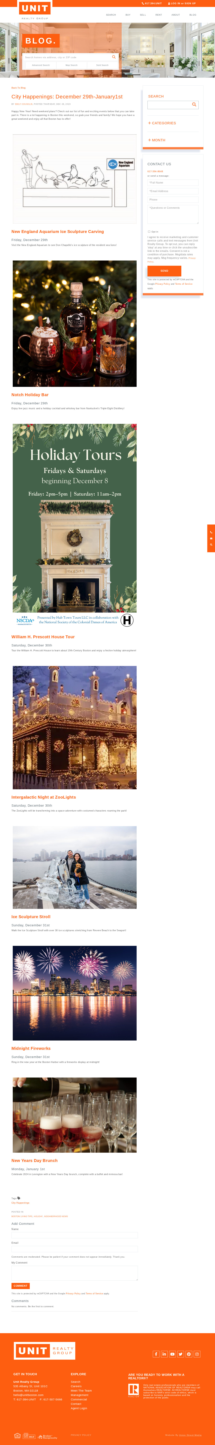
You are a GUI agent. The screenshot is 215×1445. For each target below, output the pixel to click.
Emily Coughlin (24, 104)
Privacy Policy (73, 1293)
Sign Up (190, 3)
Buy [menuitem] (128, 15)
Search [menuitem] (111, 15)
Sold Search (102, 65)
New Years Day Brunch (34, 1160)
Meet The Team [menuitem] (81, 1390)
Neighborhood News (56, 1216)
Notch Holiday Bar (29, 394)
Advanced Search (41, 65)
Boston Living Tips (21, 1216)
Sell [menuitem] (143, 15)
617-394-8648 (155, 171)
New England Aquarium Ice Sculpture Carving (57, 231)
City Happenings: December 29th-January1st (66, 97)
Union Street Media (190, 1435)
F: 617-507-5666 (51, 1399)
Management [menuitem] (79, 1395)
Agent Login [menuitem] (79, 1408)
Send (165, 271)
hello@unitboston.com (28, 1395)
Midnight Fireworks (31, 1048)
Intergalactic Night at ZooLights (43, 797)
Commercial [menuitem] (79, 1399)
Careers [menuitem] (76, 1386)
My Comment (19, 1262)
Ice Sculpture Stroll (30, 916)
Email (14, 1242)
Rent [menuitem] (159, 15)
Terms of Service (94, 1293)
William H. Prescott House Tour (43, 636)
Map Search (72, 65)
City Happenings (20, 1202)
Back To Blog (18, 87)
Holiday (38, 1216)
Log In (175, 3)
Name (15, 1229)
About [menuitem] (176, 15)
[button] (114, 57)
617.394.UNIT (153, 3)
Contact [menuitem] (76, 1403)
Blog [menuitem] (193, 15)
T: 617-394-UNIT (24, 1399)
